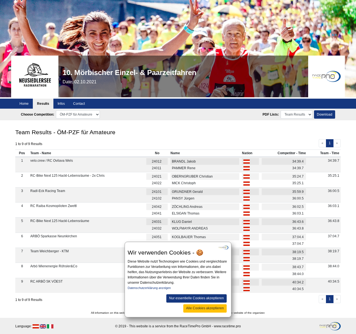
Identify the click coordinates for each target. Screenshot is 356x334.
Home (24, 104)
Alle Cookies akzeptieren (205, 308)
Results (43, 104)
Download (324, 114)
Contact (79, 104)
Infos (61, 104)
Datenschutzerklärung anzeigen (149, 288)
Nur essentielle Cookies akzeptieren (196, 298)
